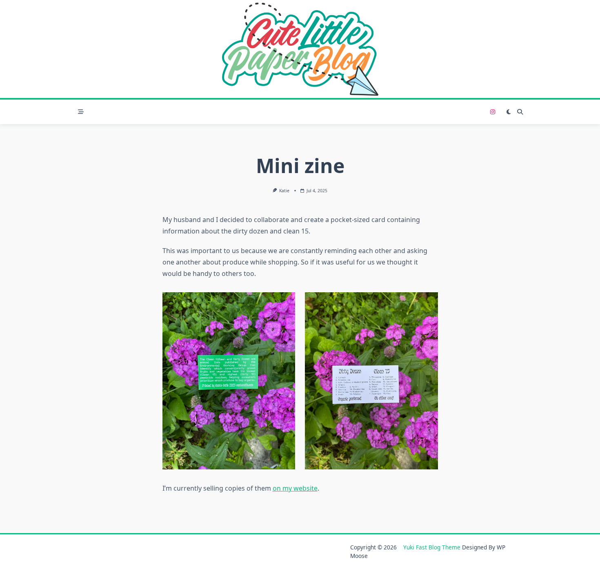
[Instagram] (492, 112)
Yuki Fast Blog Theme (431, 547)
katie (284, 190)
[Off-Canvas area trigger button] (80, 112)
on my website (295, 488)
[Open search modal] (520, 112)
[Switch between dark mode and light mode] (508, 112)
